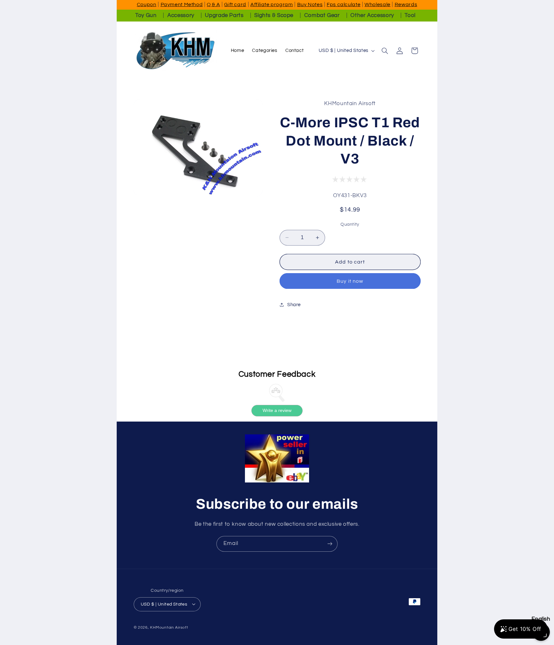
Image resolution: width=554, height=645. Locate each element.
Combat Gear (322, 15)
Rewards (406, 4)
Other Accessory (372, 15)
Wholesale (377, 4)
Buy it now (350, 280)
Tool (410, 15)
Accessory (180, 15)
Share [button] (294, 304)
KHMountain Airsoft (169, 627)
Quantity (349, 224)
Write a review (277, 410)
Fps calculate (343, 4)
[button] (384, 50)
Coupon (146, 4)
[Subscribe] (330, 544)
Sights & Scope (273, 15)
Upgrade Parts (224, 15)
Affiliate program (271, 4)
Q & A (213, 4)
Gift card (235, 4)
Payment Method (182, 4)
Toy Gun (145, 15)
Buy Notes (310, 4)
